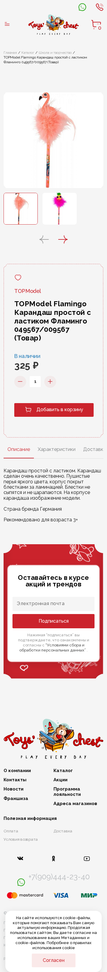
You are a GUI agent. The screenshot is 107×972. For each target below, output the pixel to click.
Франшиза (16, 798)
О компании (17, 770)
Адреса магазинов (75, 803)
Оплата (11, 831)
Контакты (15, 779)
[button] (44, 240)
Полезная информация (30, 818)
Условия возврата (21, 839)
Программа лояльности (67, 792)
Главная (10, 53)
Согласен (53, 960)
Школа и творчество (55, 53)
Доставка (63, 831)
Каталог (27, 53)
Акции (60, 779)
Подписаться (54, 621)
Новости (13, 789)
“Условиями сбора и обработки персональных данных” (53, 647)
